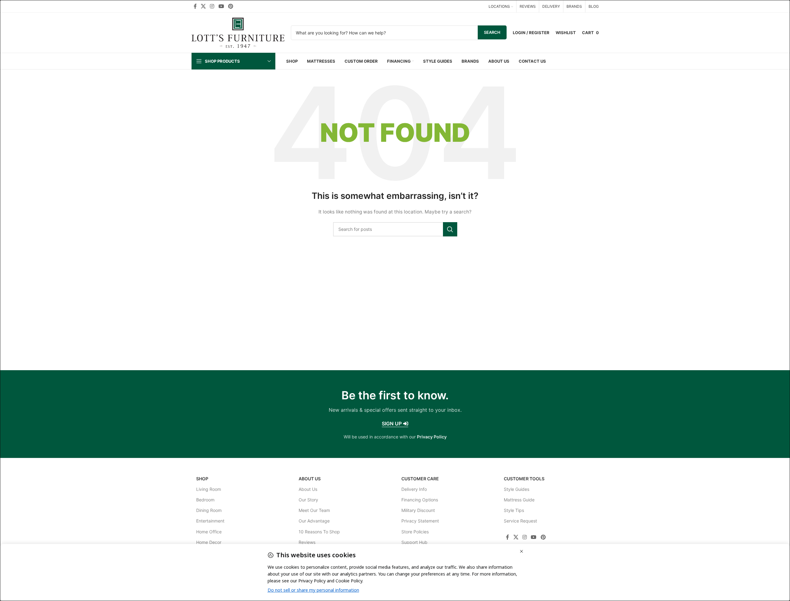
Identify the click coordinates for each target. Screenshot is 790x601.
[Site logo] (238, 32)
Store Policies (415, 531)
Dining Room (209, 510)
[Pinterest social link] (230, 6)
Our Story (308, 499)
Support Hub (414, 542)
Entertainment (210, 520)
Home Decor (208, 542)
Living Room (208, 489)
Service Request (520, 520)
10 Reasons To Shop (319, 531)
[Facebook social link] (195, 6)
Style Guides (516, 489)
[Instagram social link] (212, 6)
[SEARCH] (450, 229)
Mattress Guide (519, 499)
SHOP (202, 478)
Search (492, 32)
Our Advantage (314, 520)
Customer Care (420, 478)
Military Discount (418, 510)
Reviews (307, 542)
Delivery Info (414, 489)
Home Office (209, 531)
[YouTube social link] (221, 6)
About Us (310, 478)
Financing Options (419, 499)
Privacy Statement (420, 520)
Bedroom (205, 499)
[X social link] (203, 6)
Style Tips (514, 510)
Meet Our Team (314, 510)
